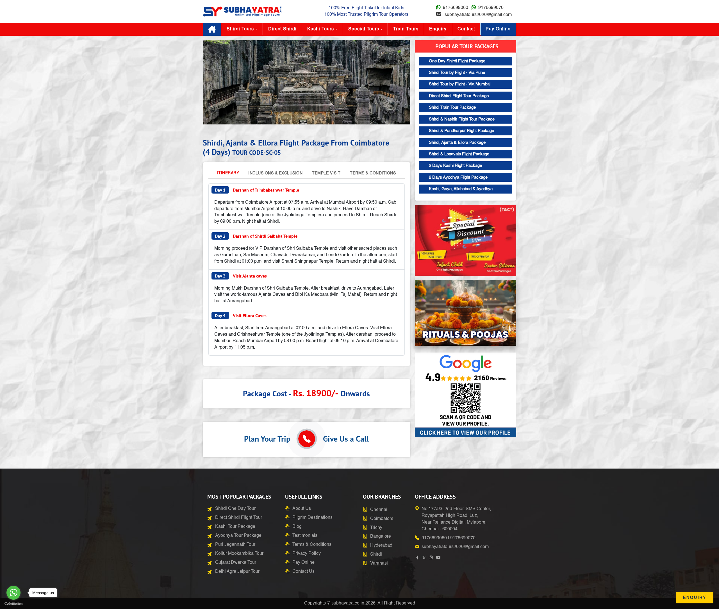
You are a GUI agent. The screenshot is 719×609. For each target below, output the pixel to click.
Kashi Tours (320, 29)
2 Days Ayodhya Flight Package (458, 177)
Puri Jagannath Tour (235, 544)
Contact (466, 29)
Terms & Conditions (311, 544)
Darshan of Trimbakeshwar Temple (257, 190)
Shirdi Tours (240, 29)
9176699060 (455, 8)
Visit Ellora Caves (241, 315)
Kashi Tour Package (235, 526)
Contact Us (303, 571)
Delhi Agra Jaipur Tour (237, 571)
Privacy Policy (306, 553)
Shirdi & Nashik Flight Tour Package (462, 119)
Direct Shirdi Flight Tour (238, 517)
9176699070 (491, 8)
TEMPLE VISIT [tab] (326, 173)
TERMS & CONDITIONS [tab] (373, 173)
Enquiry (438, 29)
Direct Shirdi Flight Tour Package (459, 96)
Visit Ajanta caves (241, 276)
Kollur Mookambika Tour (239, 553)
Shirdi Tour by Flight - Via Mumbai (459, 84)
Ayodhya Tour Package (238, 535)
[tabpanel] (306, 269)
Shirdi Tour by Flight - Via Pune (457, 73)
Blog (297, 526)
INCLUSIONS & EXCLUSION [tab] (275, 173)
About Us (301, 508)
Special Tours (363, 29)
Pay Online (498, 29)
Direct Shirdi (282, 29)
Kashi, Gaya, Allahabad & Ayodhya (461, 189)
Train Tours (405, 29)
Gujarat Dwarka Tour (235, 562)
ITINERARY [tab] (228, 173)
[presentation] (214, 83)
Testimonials (304, 535)
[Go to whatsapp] (13, 593)
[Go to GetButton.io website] (13, 603)
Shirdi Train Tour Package (452, 107)
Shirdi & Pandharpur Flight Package (461, 131)
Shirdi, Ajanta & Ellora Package (457, 142)
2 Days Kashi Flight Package (455, 165)
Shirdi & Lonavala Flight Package (459, 154)
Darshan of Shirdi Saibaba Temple (256, 236)
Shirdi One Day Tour (235, 508)
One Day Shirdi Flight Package (457, 61)
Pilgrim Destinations (312, 517)
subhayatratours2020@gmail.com (478, 15)
